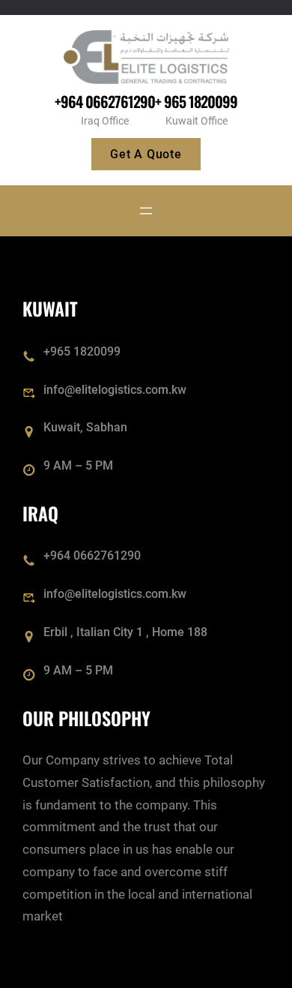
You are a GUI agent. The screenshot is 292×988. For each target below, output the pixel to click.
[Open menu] (146, 210)
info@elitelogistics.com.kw (114, 390)
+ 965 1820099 (196, 101)
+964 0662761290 (105, 101)
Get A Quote (146, 154)
